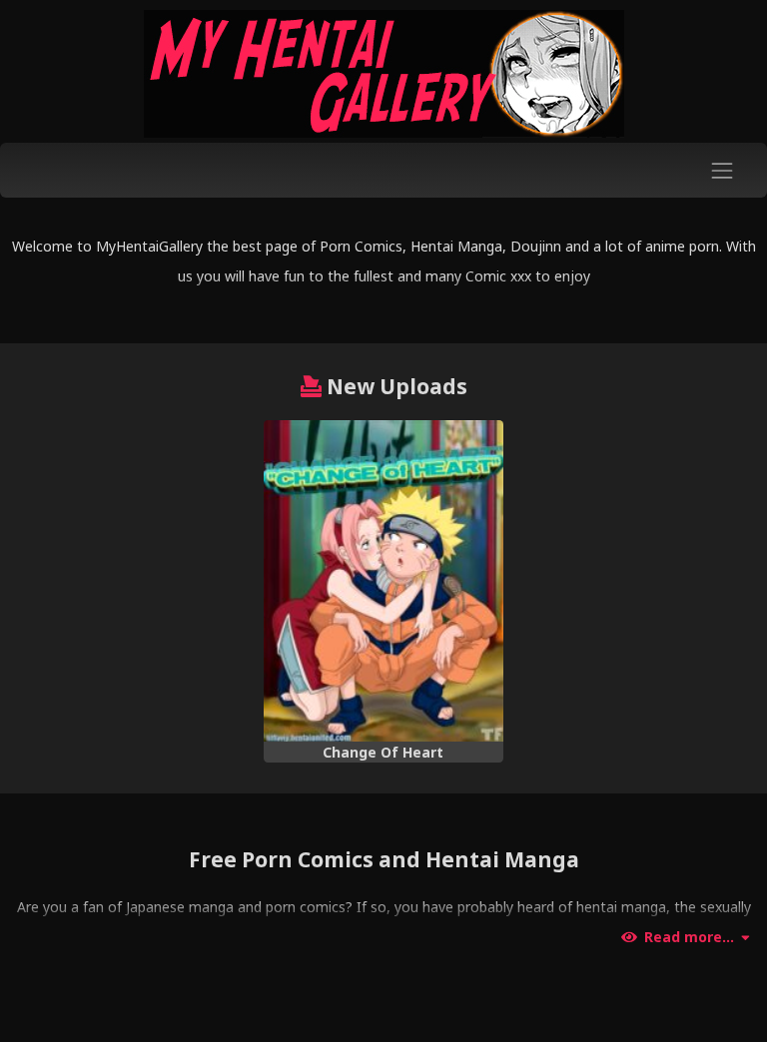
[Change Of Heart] (383, 581)
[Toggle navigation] (722, 170)
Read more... (689, 937)
